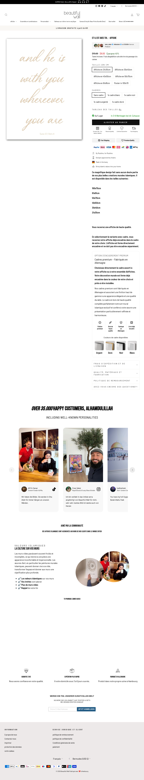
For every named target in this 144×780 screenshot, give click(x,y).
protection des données (13, 747)
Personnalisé (45, 21)
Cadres (96, 90)
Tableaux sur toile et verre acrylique (65, 21)
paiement (56, 747)
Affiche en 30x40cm (123, 69)
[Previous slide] (11, 470)
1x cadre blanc (114, 95)
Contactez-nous (10, 739)
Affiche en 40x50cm (102, 76)
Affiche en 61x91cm (102, 83)
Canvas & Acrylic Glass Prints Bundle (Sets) (92, 21)
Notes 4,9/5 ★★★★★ (126, 21)
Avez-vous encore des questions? (115, 387)
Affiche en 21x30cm (102, 69)
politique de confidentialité (62, 739)
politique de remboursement (112, 381)
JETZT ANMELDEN (86, 709)
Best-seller (112, 21)
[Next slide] (132, 470)
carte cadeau (9, 751)
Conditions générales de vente (64, 743)
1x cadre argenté (101, 101)
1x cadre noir (129, 95)
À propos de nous (10, 735)
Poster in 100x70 (121, 83)
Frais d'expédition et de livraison (109, 364)
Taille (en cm (100, 65)
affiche (12, 21)
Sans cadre (98, 95)
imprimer (7, 743)
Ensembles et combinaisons (28, 21)
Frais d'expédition (110, 56)
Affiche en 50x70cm (123, 76)
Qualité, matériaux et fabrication (108, 373)
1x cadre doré (118, 101)
